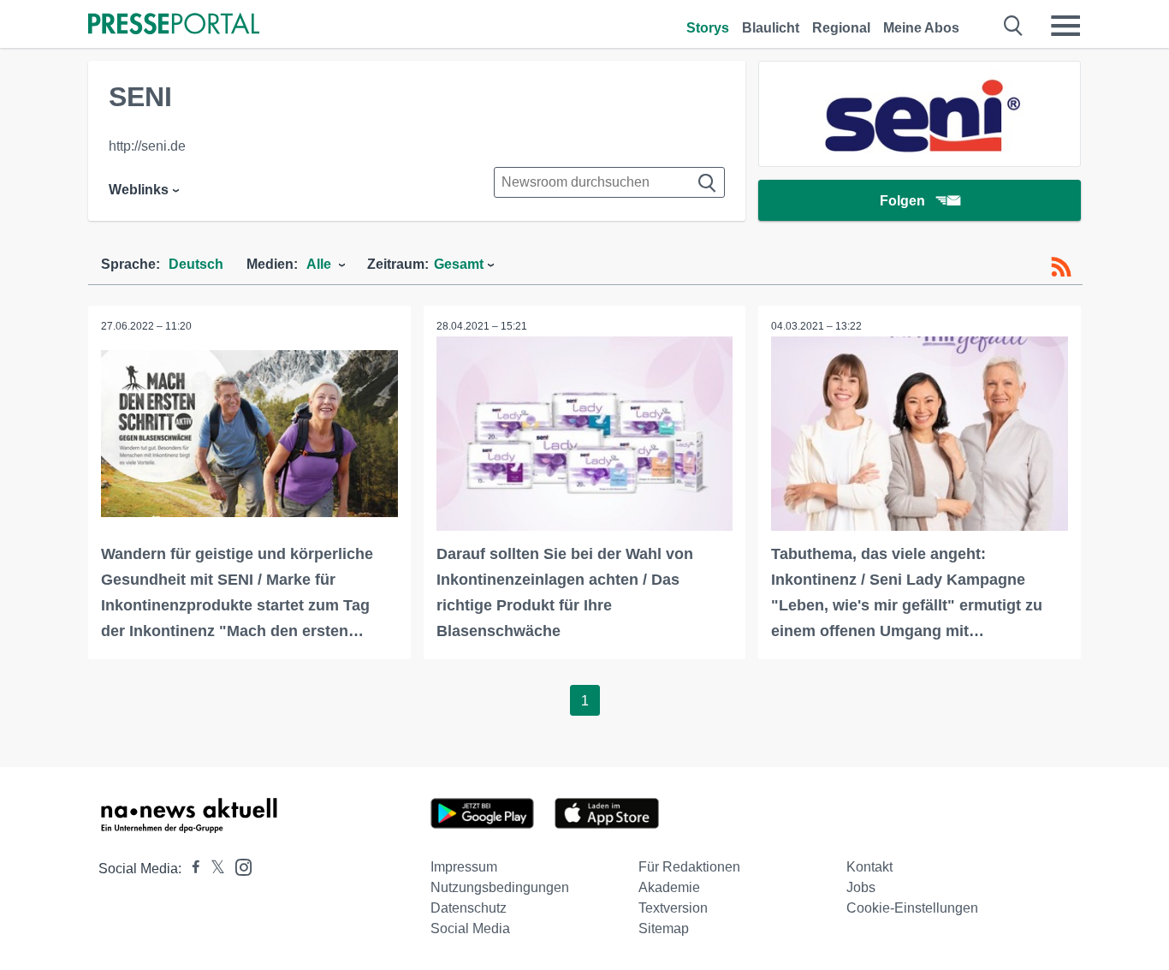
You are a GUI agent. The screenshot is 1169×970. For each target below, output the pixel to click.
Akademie (669, 887)
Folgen (902, 200)
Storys (707, 28)
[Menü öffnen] (1065, 26)
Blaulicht (770, 28)
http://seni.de (147, 146)
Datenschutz (468, 908)
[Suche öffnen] (1013, 26)
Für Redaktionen (689, 867)
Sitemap (663, 928)
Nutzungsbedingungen (499, 887)
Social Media (470, 928)
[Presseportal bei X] (212, 868)
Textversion (673, 908)
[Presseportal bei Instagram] (238, 866)
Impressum (463, 867)
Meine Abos (921, 28)
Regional (841, 28)
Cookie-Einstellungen (912, 908)
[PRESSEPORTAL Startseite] (173, 25)
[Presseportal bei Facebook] (190, 868)
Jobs (860, 887)
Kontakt (869, 867)
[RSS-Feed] (1061, 267)
